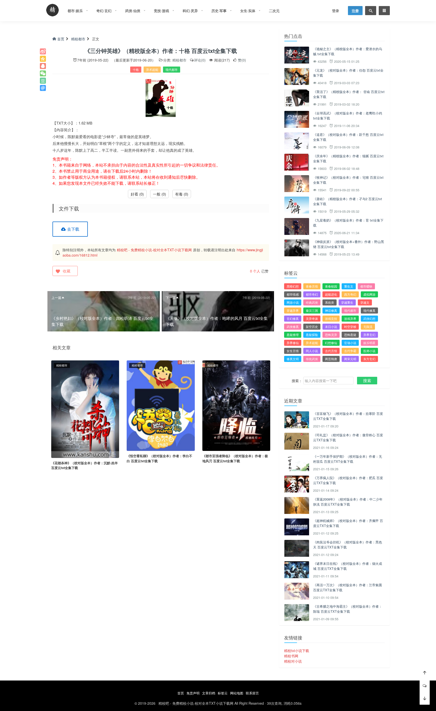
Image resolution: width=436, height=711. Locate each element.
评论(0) (200, 60)
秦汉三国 (312, 310)
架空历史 (312, 326)
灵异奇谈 (312, 318)
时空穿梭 (350, 326)
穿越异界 (293, 310)
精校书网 (291, 655)
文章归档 (208, 693)
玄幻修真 (293, 318)
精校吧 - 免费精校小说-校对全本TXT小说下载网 (154, 249)
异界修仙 (293, 343)
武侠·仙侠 (132, 10)
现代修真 (369, 310)
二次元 (274, 10)
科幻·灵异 (190, 10)
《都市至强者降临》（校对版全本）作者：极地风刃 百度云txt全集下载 (235, 458)
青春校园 (331, 286)
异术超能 (152, 69)
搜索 (367, 380)
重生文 (348, 286)
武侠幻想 (369, 318)
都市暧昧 (366, 286)
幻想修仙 (331, 343)
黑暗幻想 (293, 286)
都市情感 (293, 294)
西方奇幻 (350, 294)
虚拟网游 (369, 294)
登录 (335, 10)
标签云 (223, 693)
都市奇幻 (312, 294)
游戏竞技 (331, 318)
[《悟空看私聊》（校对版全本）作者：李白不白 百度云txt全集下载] (161, 405)
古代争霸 (350, 351)
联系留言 (252, 693)
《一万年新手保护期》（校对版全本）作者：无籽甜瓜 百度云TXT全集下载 (347, 459)
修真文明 (293, 359)
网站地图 (236, 693)
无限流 (367, 326)
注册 (355, 10)
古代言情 (331, 351)
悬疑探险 (312, 334)
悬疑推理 (293, 334)
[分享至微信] (43, 73)
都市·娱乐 (75, 10)
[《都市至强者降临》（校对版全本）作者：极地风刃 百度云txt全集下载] (236, 405)
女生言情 (293, 351)
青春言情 (312, 286)
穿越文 (364, 302)
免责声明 (193, 693)
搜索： (297, 380)
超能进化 (331, 294)
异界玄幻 (369, 334)
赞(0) (241, 60)
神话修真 (331, 310)
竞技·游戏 (161, 10)
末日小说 (331, 326)
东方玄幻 (369, 359)
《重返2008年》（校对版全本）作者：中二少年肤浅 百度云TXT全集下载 (348, 502)
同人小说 (312, 351)
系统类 (329, 302)
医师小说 (369, 351)
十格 (136, 69)
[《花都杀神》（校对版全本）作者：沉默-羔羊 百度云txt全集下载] (85, 408)
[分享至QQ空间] (43, 59)
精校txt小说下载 (296, 650)
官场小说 (350, 343)
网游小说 (293, 302)
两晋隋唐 (331, 359)
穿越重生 (347, 302)
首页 (60, 38)
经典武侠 (312, 302)
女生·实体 (247, 10)
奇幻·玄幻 (104, 10)
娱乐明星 (369, 343)
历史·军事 (219, 10)
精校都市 (78, 38)
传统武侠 (312, 359)
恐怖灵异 (331, 334)
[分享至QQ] (43, 66)
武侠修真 (293, 326)
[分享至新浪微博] (43, 51)
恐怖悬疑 (350, 334)
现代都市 (172, 69)
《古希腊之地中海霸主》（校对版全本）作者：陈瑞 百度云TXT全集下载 (347, 609)
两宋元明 (350, 359)
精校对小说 (293, 661)
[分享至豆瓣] (43, 81)
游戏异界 (350, 318)
